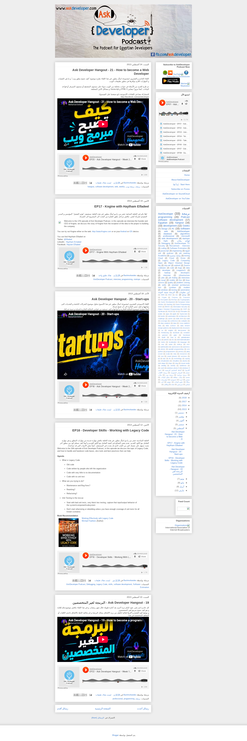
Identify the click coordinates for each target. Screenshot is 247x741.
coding (163, 248)
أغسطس (180, 428)
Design (164, 229)
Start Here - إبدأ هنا (181, 184)
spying (187, 358)
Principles (184, 311)
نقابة (172, 384)
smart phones (172, 356)
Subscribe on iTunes (180, 189)
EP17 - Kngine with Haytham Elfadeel (121, 206)
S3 (177, 311)
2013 (170, 295)
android (177, 265)
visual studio (185, 363)
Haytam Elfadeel (73, 244)
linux (188, 280)
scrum (160, 354)
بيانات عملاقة (177, 377)
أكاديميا (187, 370)
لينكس (188, 384)
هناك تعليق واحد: (104, 275)
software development (104, 187)
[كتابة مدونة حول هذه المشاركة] (82, 182)
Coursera (186, 297)
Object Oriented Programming (169, 309)
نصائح (184, 295)
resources (183, 354)
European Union (184, 302)
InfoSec (160, 304)
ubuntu (184, 361)
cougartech (181, 270)
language (183, 342)
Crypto (164, 297)
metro (163, 342)
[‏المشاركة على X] (80, 182)
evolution (187, 332)
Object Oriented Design (179, 263)
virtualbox (176, 361)
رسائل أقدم (62, 708)
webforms (183, 365)
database (168, 234)
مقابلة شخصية (175, 256)
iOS (131, 231)
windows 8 (186, 368)
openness (186, 347)
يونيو (182, 479)
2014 (184, 405)
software (185, 228)
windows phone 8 (173, 368)
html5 (163, 337)
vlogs (170, 363)
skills (110, 584)
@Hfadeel (68, 239)
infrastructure (184, 275)
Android (123, 231)
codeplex (184, 321)
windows (164, 290)
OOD (160, 307)
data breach (185, 325)
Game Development (168, 302)
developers (185, 273)
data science (171, 325)
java (159, 340)
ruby (174, 354)
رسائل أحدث (143, 708)
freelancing (165, 332)
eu (162, 330)
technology (178, 358)
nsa (162, 344)
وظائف (166, 384)
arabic (160, 314)
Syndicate (161, 311)
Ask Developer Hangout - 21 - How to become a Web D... (175, 435)
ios (173, 340)
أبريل (181, 486)
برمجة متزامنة (182, 375)
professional (118, 699)
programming (127, 279)
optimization (165, 347)
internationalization (183, 340)
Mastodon (185, 86)
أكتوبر (181, 420)
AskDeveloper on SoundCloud (176, 194)
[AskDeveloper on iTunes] (186, 74)
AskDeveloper (183, 231)
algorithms (185, 234)
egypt (187, 251)
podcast (170, 253)
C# (173, 229)
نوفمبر (181, 417)
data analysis (165, 323)
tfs (170, 358)
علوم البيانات (178, 382)
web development (170, 238)
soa (162, 356)
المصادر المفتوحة (176, 373)
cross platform (185, 323)
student (187, 288)
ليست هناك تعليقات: (103, 183)
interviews (185, 278)
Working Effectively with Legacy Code (97, 518)
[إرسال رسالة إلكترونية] (91, 183)
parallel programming (176, 349)
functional (186, 335)
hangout (91, 187)
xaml (162, 368)
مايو (182, 483)
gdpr (175, 335)
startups (137, 279)
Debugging (90, 584)
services (184, 356)
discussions (182, 330)
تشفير (188, 380)
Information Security (180, 307)
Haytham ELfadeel (73, 242)
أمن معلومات (184, 292)
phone (163, 349)
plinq (188, 351)
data (174, 323)
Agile (166, 241)
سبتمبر (181, 424)
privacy (181, 351)
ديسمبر (181, 413)
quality (170, 283)
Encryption (164, 300)
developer (166, 270)
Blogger (115, 735)
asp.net (167, 265)
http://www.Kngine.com (101, 231)
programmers (170, 351)
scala (168, 354)
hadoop (167, 273)
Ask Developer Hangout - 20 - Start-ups (120, 299)
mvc (188, 344)
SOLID (170, 311)
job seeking (184, 253)
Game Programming (183, 304)
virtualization (165, 361)
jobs (163, 278)
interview (117, 279)
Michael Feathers (89, 521)
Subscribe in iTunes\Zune (178, 76)
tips (164, 358)
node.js (179, 344)
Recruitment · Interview (179, 246)
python (160, 351)
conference (174, 321)
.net (176, 295)
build (188, 318)
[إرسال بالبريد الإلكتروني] (85, 182)
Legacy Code (101, 584)
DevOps (174, 300)
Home (187, 175)
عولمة (169, 382)
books (163, 316)
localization (173, 342)
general (164, 335)
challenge (161, 318)
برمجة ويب (130, 187)
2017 (184, 401)
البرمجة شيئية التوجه (166, 292)
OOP (185, 309)
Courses (175, 297)
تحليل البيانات (165, 377)
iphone (166, 340)
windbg (163, 365)
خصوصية (173, 380)
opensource (176, 347)
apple (174, 314)
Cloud (171, 258)
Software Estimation (178, 248)
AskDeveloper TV (182, 243)
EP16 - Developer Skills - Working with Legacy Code (110, 430)
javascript (165, 251)
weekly (122, 187)
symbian (172, 288)
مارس (181, 490)
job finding (173, 278)
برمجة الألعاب (162, 373)
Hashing (169, 304)
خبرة (181, 380)
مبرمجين (180, 384)
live (180, 280)
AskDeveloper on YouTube (178, 198)
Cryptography (185, 300)
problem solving (183, 283)
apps (167, 314)
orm (188, 349)
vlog (176, 363)
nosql (163, 280)
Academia (162, 256)
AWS (162, 295)
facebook (176, 332)
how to (173, 337)
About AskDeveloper (180, 180)
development (170, 225)
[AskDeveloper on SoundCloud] (170, 74)
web (116, 187)
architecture (183, 316)
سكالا (188, 382)
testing (174, 290)
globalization (185, 337)
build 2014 (179, 318)
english (170, 330)
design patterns (163, 328)
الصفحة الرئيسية (102, 708)
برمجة (138, 187)
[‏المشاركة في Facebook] (77, 182)
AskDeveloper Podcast (102, 279)
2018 (184, 397)
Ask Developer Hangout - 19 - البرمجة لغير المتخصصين (111, 602)
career (170, 318)
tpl (159, 358)
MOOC (167, 307)
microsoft (185, 236)
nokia (170, 344)
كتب (162, 382)
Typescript (183, 314)
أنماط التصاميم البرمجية (173, 370)
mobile (172, 280)
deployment (176, 328)
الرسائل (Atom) (97, 718)
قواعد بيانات (183, 241)
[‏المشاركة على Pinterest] (74, 182)
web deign (161, 363)
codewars (162, 268)
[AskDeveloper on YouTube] (178, 74)
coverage (164, 321)
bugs (180, 268)
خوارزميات (164, 380)
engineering (177, 251)
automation (172, 316)
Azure (183, 258)
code (172, 268)
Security (161, 246)
